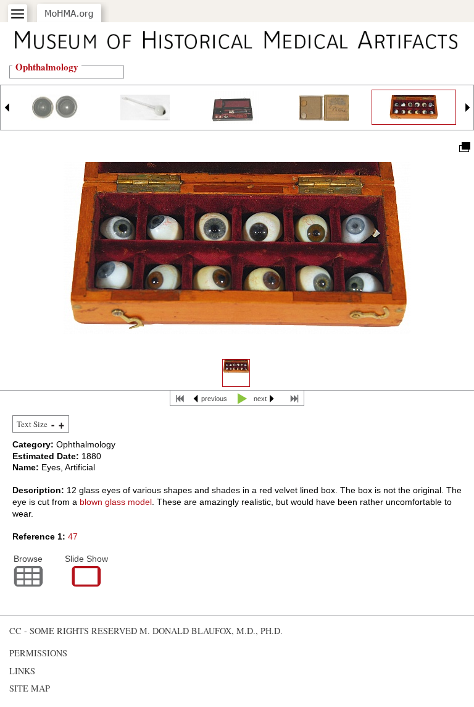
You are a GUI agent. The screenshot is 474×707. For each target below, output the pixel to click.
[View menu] (17, 13)
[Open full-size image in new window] (463, 146)
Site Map (29, 688)
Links (22, 671)
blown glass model (116, 502)
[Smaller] (53, 425)
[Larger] (61, 425)
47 (73, 536)
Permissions (38, 653)
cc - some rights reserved (73, 631)
